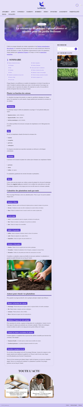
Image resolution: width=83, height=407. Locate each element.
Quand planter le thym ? (67, 78)
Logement (42, 24)
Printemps (12, 65)
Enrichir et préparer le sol (37, 77)
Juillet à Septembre (36, 63)
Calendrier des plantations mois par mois (16, 74)
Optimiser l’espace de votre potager (39, 72)
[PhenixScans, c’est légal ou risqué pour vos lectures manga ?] (42, 386)
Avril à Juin (12, 79)
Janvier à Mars (12, 77)
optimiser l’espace (23, 52)
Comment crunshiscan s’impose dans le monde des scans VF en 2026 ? (67, 63)
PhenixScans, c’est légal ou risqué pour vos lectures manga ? (42, 394)
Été (10, 67)
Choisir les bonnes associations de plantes (40, 74)
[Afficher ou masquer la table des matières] (36, 60)
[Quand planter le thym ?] (67, 74)
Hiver (11, 72)
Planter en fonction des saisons (14, 63)
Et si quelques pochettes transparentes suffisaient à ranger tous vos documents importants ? (17, 393)
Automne (11, 70)
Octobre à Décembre (36, 65)
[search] (77, 5)
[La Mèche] (41, 5)
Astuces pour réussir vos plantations (37, 67)
